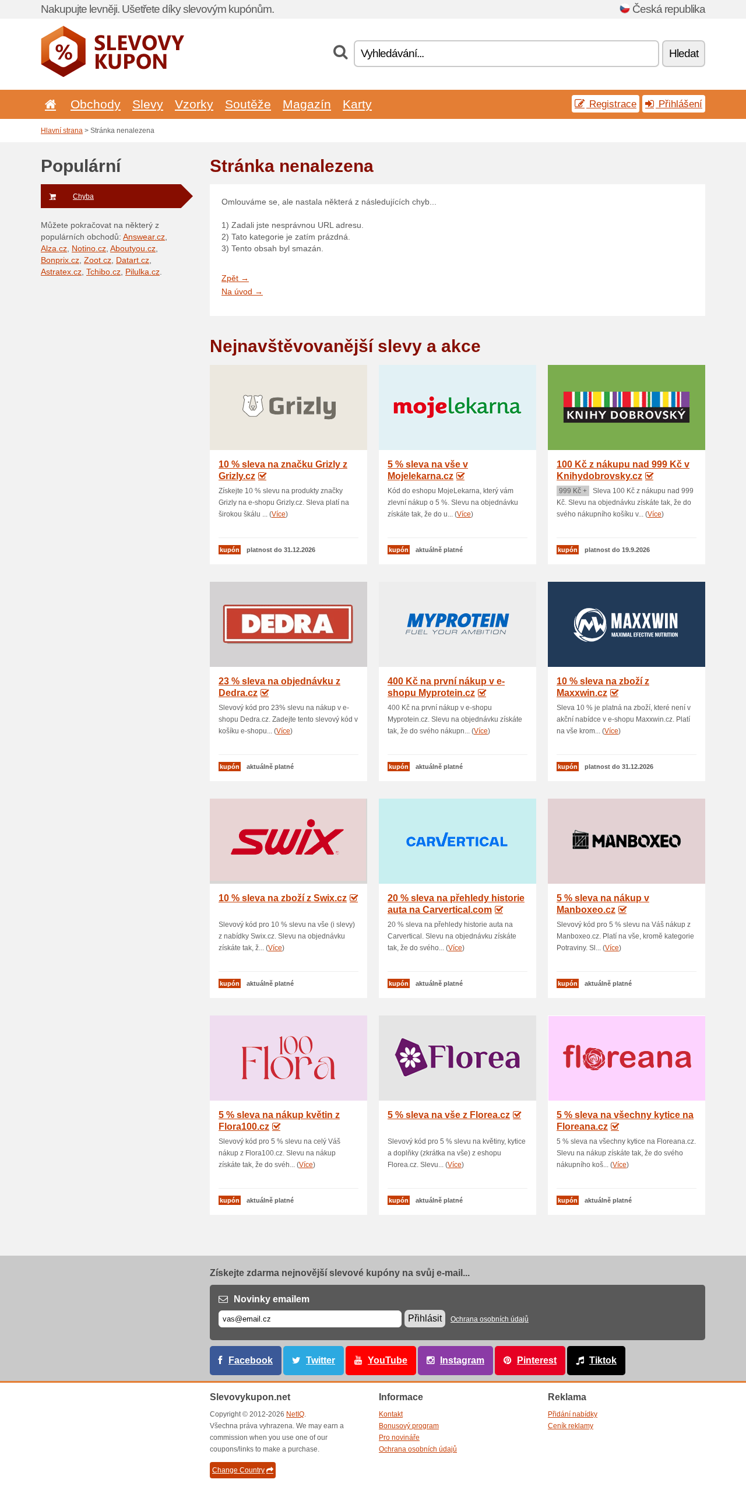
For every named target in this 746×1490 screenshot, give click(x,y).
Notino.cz (89, 248)
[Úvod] (48, 104)
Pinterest (537, 1360)
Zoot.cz (97, 260)
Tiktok (603, 1360)
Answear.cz (144, 236)
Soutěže (248, 104)
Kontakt (391, 1414)
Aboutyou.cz (133, 248)
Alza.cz (54, 248)
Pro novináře (399, 1437)
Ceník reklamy (570, 1426)
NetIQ (295, 1414)
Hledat (683, 53)
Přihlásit (425, 1318)
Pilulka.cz (142, 271)
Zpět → (235, 278)
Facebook (250, 1360)
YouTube (387, 1360)
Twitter (320, 1360)
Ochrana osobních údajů (490, 1319)
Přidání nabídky (572, 1414)
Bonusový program (409, 1426)
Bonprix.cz (60, 260)
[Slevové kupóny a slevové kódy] (113, 75)
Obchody (96, 104)
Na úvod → (242, 291)
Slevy (147, 104)
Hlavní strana (62, 130)
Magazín (307, 104)
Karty (357, 104)
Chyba (83, 196)
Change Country (238, 1470)
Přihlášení (679, 104)
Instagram (462, 1360)
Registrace (611, 104)
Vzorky (194, 104)
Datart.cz (132, 260)
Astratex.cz (61, 271)
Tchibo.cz (103, 271)
